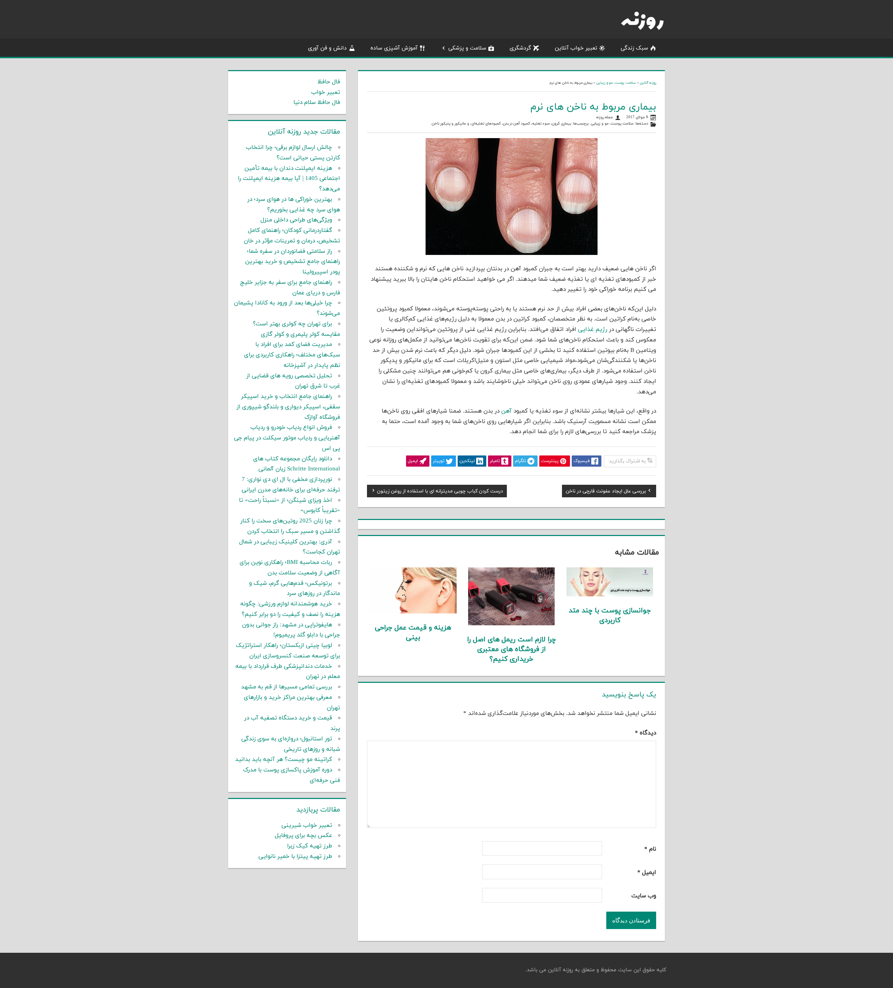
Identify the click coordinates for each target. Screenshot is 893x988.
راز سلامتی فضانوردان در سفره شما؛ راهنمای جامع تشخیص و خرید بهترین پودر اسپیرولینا (292, 262)
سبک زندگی (634, 48)
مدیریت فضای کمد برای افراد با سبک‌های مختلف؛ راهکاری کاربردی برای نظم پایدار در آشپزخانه (292, 355)
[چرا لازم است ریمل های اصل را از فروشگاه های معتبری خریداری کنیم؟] (511, 624)
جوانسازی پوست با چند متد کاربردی (610, 615)
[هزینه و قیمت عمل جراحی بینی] (413, 612)
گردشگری (520, 48)
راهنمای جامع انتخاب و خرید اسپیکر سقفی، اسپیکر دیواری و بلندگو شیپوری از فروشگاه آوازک (288, 407)
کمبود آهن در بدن (516, 123)
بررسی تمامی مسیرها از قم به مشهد (286, 687)
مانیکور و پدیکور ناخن (449, 123)
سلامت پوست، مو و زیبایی (616, 82)
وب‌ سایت (643, 896)
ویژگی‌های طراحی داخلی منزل (296, 220)
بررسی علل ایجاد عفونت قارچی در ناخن (606, 492)
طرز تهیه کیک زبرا (309, 846)
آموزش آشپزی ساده (394, 48)
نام (650, 849)
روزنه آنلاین (648, 82)
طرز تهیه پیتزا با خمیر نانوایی (295, 856)
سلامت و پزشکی (467, 48)
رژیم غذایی (592, 329)
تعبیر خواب (325, 92)
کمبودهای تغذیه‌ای (486, 123)
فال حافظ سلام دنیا (316, 102)
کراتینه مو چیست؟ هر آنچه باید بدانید (283, 759)
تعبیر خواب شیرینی (307, 825)
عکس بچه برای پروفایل (303, 835)
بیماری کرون (561, 123)
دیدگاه (645, 733)
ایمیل (646, 872)
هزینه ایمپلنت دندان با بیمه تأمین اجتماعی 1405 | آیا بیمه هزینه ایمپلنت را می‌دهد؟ (289, 179)
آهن (506, 411)
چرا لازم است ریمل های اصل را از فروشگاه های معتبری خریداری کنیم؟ (511, 649)
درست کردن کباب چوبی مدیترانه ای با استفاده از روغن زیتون (440, 492)
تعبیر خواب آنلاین (576, 48)
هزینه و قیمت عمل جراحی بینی (413, 632)
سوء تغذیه (541, 123)
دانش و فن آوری (327, 48)
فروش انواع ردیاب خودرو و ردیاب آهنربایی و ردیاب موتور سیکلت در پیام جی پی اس (287, 438)
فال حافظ (328, 82)
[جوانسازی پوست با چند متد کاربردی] (609, 595)
